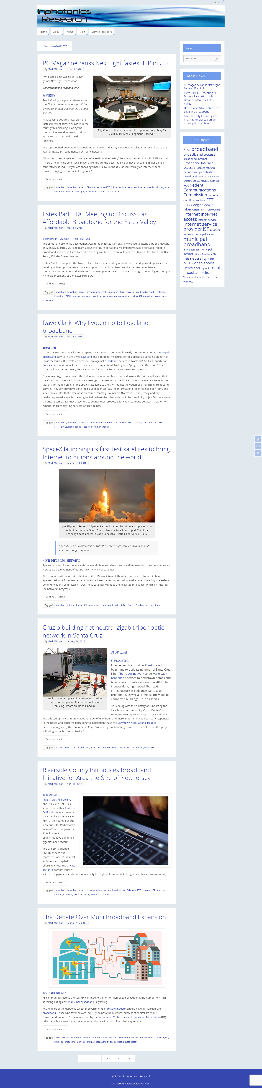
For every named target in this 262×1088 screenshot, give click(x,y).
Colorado (161, 291)
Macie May (50, 95)
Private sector (130, 1041)
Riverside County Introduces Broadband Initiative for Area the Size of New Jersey (97, 774)
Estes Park (59, 296)
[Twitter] (258, 439)
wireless (188, 281)
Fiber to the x (197, 200)
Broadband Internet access (120, 291)
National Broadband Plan (205, 254)
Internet (117, 187)
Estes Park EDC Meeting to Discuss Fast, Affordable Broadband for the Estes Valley (99, 218)
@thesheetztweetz (70, 560)
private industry (116, 1008)
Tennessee (208, 277)
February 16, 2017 (77, 922)
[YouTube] (258, 453)
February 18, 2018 (77, 463)
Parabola (130, 1083)
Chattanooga (189, 180)
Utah (217, 277)
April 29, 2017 (74, 783)
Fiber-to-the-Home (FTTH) (99, 187)
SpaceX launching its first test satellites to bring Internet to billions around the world (106, 453)
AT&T (58, 1037)
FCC (186, 185)
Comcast (48, 365)
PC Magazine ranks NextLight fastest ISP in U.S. (106, 63)
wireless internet (153, 605)
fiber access (159, 422)
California (131, 890)
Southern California (100, 894)
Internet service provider (126, 296)
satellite (123, 605)
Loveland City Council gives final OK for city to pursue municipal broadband (200, 119)
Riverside (67, 894)
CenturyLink (213, 176)
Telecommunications (98, 426)
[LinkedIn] (258, 446)
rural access (105, 191)
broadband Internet (96, 291)
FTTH (68, 296)
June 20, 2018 (74, 69)
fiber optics (96, 747)
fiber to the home (121, 1037)
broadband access (76, 187)
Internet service (105, 296)
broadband (60, 187)
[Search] (217, 59)
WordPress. (144, 1083)
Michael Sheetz (50, 560)
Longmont (164, 187)
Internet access (129, 187)
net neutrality (102, 1041)
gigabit (162, 674)
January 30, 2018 (76, 641)
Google (196, 205)
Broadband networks (145, 291)
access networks (63, 747)
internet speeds (146, 187)
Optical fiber (191, 268)
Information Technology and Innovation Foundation (129, 1017)
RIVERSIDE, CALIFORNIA (56, 799)
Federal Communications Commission (93, 1037)
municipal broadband (81, 1002)
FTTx (186, 204)
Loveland (86, 356)
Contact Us (217, 2)
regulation (206, 268)
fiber (87, 747)
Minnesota (188, 234)
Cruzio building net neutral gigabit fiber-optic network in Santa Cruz (103, 631)
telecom (116, 191)
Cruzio (149, 665)
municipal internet (152, 296)
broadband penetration (199, 172)
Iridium (79, 605)
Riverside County (81, 894)
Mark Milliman (55, 69)
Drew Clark (51, 795)
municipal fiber (191, 249)
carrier (138, 422)
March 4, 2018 (75, 227)
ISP (156, 187)
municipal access (204, 234)
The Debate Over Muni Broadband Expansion (104, 917)
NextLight (79, 191)
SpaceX (131, 605)
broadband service (116, 890)
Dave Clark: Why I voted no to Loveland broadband (95, 327)
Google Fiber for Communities (206, 210)
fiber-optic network (131, 674)
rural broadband (110, 605)
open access (92, 191)
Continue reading (55, 179)
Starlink (140, 605)
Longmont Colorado (64, 191)
